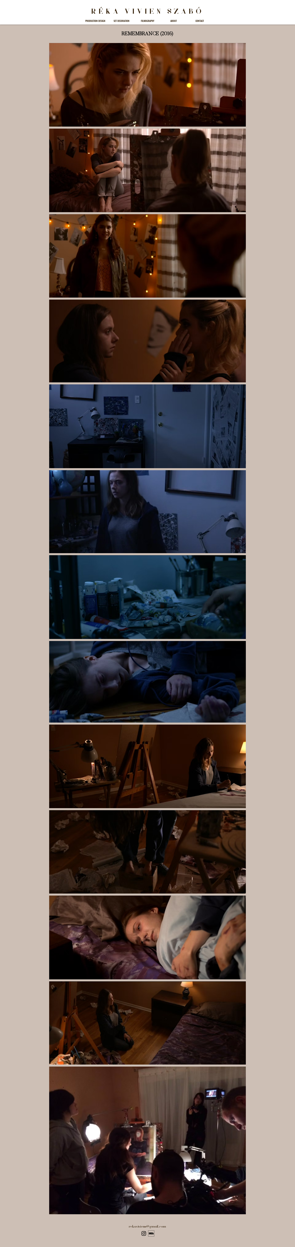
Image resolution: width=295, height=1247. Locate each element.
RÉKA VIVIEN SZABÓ (147, 11)
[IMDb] (151, 1233)
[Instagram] (144, 1233)
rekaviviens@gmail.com (147, 1227)
